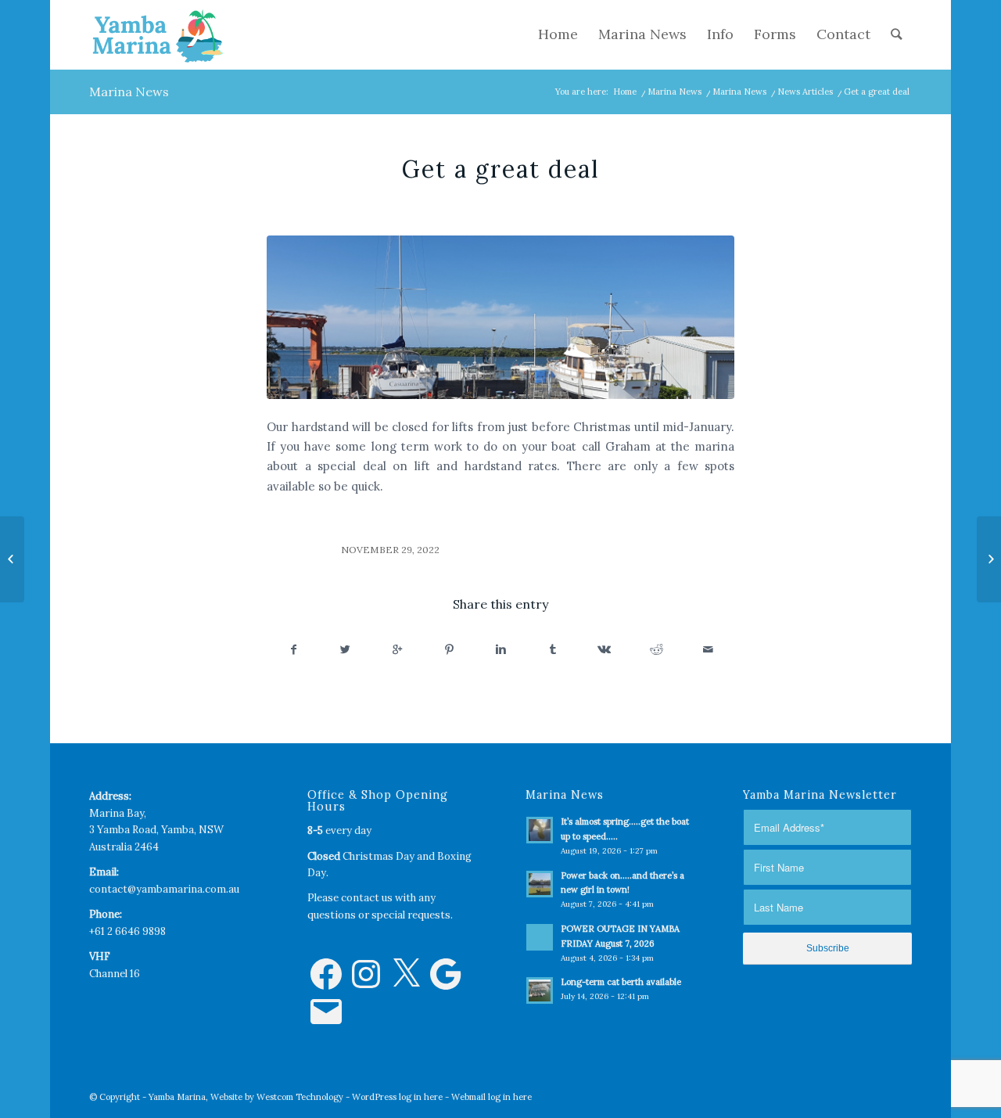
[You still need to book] (989, 559)
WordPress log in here (397, 1096)
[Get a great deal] (500, 317)
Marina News (129, 91)
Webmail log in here (491, 1096)
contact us (367, 897)
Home (625, 91)
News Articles (805, 91)
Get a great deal (501, 169)
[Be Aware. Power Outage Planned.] (12, 559)
